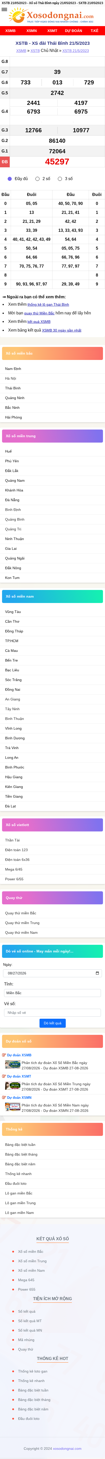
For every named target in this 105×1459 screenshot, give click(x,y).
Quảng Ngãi (14, 558)
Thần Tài (12, 840)
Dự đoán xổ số (19, 1041)
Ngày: (7, 964)
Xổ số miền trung (21, 436)
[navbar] (4, 9)
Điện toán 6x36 (17, 860)
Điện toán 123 (16, 850)
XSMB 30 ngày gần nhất (61, 330)
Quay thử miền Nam (21, 932)
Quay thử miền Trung (22, 923)
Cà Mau (11, 651)
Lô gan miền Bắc (18, 1193)
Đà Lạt (10, 806)
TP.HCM (11, 641)
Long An (11, 757)
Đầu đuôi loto (16, 1183)
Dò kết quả (52, 1023)
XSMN (32, 31)
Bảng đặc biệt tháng (21, 1154)
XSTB (35, 51)
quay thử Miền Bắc (39, 313)
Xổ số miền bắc (19, 353)
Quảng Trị (13, 529)
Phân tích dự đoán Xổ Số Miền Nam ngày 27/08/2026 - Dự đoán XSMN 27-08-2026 (55, 1108)
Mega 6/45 (13, 869)
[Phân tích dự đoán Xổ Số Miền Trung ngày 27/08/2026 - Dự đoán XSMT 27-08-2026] (13, 1085)
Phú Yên (12, 461)
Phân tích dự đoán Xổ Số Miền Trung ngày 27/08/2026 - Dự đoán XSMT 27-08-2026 (56, 1086)
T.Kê (94, 31)
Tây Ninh (12, 709)
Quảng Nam (15, 480)
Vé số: (10, 1004)
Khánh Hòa (14, 490)
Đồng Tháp (14, 631)
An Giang (12, 699)
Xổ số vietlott (17, 825)
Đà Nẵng (12, 500)
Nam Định (13, 369)
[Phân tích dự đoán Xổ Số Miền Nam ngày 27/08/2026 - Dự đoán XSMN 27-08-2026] (13, 1107)
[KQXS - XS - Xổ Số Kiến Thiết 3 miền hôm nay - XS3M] (52, 15)
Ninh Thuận (14, 539)
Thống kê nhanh (18, 1174)
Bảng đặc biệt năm (20, 1164)
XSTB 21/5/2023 (75, 51)
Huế (8, 451)
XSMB (10, 31)
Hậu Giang (13, 777)
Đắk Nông (13, 568)
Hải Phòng (13, 417)
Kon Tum (12, 578)
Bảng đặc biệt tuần (20, 1145)
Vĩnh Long (13, 728)
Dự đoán (73, 31)
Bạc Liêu (12, 670)
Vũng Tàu (13, 612)
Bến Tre (11, 660)
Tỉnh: (8, 984)
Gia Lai (11, 548)
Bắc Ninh (12, 407)
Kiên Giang (14, 787)
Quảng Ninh (14, 398)
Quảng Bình (14, 519)
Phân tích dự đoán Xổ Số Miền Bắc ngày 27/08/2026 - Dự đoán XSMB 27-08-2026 (55, 1065)
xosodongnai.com (67, 1448)
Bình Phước (14, 767)
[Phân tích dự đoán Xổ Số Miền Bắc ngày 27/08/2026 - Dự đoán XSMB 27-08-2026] (13, 1064)
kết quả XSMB (39, 322)
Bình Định (13, 510)
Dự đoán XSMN (19, 1098)
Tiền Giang (14, 796)
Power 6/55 (14, 879)
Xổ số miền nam (20, 596)
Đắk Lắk (11, 471)
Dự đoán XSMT (19, 1076)
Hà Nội (10, 378)
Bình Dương (15, 738)
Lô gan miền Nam (19, 1213)
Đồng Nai (12, 689)
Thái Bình (13, 388)
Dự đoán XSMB (19, 1055)
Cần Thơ (12, 621)
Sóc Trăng (13, 680)
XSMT (52, 31)
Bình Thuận (14, 719)
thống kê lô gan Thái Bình (48, 304)
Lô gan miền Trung (20, 1203)
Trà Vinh (12, 748)
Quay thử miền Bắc (20, 913)
